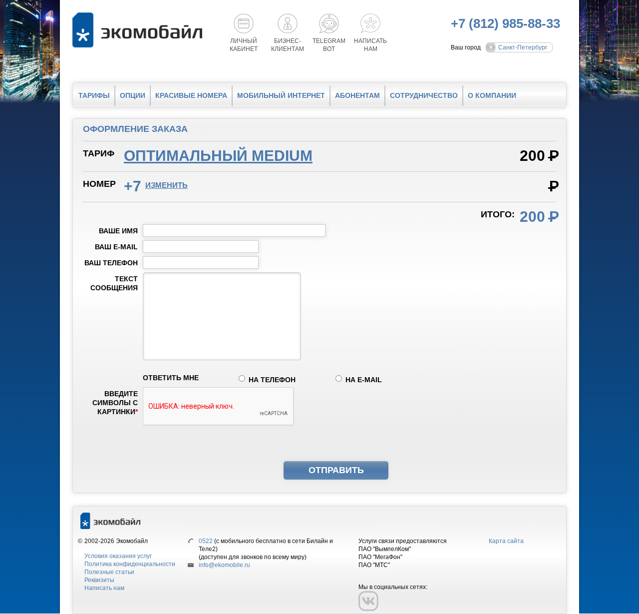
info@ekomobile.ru (224, 565)
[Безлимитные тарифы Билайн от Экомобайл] (139, 29)
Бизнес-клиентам (287, 44)
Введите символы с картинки (115, 403)
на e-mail (363, 380)
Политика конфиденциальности (129, 564)
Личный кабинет (244, 44)
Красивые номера (191, 95)
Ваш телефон (111, 263)
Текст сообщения (114, 283)
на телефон (272, 380)
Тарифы (94, 95)
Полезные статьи (109, 572)
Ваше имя (118, 231)
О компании (492, 95)
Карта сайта (506, 541)
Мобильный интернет (281, 95)
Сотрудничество (424, 95)
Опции (132, 95)
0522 (206, 541)
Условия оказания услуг (118, 556)
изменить (166, 185)
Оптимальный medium (218, 155)
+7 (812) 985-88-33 (505, 23)
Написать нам (104, 588)
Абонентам (357, 95)
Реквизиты (99, 580)
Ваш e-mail (116, 247)
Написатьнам (370, 44)
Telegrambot (329, 44)
